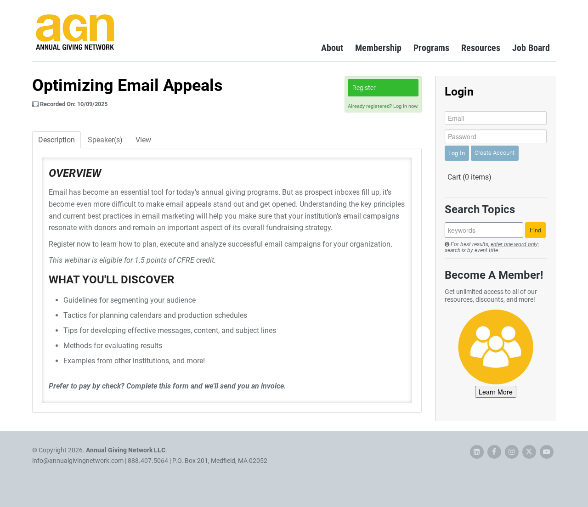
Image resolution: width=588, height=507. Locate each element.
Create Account (494, 152)
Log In (456, 152)
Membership (378, 47)
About (332, 47)
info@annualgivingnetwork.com (78, 460)
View (143, 139)
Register (364, 87)
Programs (431, 47)
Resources (480, 47)
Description (56, 139)
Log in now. (405, 106)
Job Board (531, 47)
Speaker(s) (105, 139)
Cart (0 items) (469, 177)
